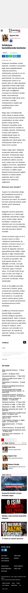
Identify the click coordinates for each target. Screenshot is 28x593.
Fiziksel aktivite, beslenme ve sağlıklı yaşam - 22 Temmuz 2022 (13, 421)
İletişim (18, 583)
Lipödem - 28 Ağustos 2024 (10, 374)
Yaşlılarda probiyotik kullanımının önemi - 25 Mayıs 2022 (14, 430)
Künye (13, 583)
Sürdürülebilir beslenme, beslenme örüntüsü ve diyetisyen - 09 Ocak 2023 (13, 395)
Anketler (16, 558)
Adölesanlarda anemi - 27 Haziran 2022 (12, 424)
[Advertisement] (14, 14)
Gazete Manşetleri (6, 568)
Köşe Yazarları (5, 558)
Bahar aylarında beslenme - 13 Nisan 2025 (13, 370)
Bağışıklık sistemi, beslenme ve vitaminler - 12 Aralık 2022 (11, 399)
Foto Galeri (4, 555)
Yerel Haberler (5, 561)
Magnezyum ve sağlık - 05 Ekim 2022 (13, 407)
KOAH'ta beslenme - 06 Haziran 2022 (13, 428)
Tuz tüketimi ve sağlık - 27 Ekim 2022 (13, 404)
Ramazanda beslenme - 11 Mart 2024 (13, 376)
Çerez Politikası (5, 585)
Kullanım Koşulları (6, 583)
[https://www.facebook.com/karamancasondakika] (2, 550)
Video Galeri (17, 555)
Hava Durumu (5, 566)
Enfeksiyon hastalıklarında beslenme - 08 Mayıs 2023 (13, 386)
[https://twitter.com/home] (5, 550)
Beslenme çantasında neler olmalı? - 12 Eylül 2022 (14, 409)
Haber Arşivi (17, 568)
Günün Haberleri (18, 566)
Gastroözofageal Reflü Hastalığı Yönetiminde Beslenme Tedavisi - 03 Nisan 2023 (13, 391)
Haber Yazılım (5, 588)
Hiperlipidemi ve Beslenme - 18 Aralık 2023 (13, 382)
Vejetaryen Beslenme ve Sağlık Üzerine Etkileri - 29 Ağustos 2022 (14, 413)
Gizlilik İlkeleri (14, 585)
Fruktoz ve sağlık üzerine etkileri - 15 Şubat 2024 (13, 379)
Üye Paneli (4, 571)
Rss (20, 585)
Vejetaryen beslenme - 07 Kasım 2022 (13, 402)
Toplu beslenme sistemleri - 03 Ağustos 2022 (11, 417)
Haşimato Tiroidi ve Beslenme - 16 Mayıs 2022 (12, 434)
